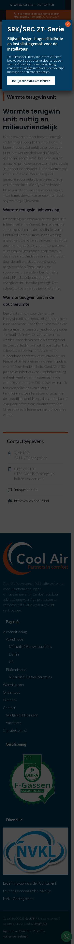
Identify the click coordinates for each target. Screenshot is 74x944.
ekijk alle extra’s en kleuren (31, 81)
